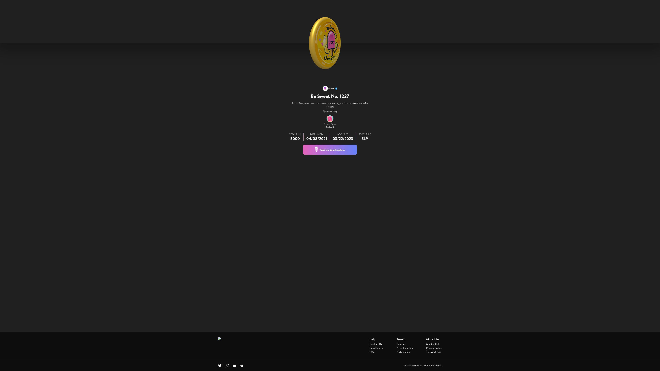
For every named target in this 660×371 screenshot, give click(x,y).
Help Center (376, 348)
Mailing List (432, 344)
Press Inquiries (405, 348)
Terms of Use (433, 351)
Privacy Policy (434, 348)
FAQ (372, 351)
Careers (401, 344)
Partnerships (403, 351)
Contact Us (376, 344)
